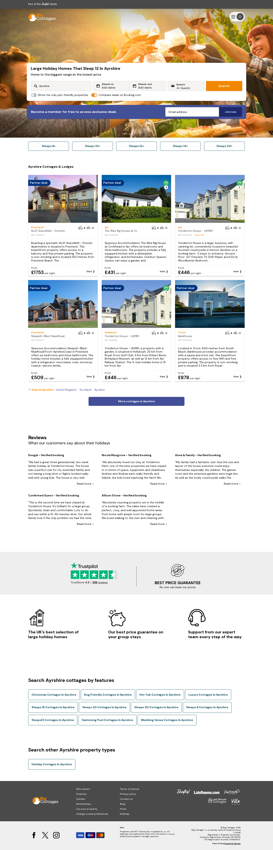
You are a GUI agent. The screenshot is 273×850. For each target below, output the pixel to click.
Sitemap (125, 813)
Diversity (81, 794)
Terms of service (129, 789)
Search (224, 86)
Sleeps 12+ (136, 146)
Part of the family (42, 4)
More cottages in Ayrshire (136, 401)
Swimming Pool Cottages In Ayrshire (107, 720)
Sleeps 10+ (92, 146)
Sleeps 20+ (224, 146)
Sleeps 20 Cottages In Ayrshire (104, 707)
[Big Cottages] (40, 17)
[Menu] (237, 16)
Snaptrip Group (232, 843)
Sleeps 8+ (49, 146)
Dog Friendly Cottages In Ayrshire (108, 694)
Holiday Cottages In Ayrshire (52, 764)
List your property (86, 809)
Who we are (83, 789)
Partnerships (83, 804)
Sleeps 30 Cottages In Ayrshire (156, 707)
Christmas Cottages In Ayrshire (54, 694)
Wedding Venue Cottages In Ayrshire (167, 720)
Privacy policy (128, 794)
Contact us (126, 799)
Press (123, 809)
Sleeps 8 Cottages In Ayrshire (207, 707)
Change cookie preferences (92, 813)
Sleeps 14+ (180, 146)
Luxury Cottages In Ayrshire (208, 694)
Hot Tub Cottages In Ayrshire (160, 694)
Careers (81, 799)
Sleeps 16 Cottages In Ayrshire (53, 707)
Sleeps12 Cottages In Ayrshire (53, 720)
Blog (122, 804)
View (89, 271)
